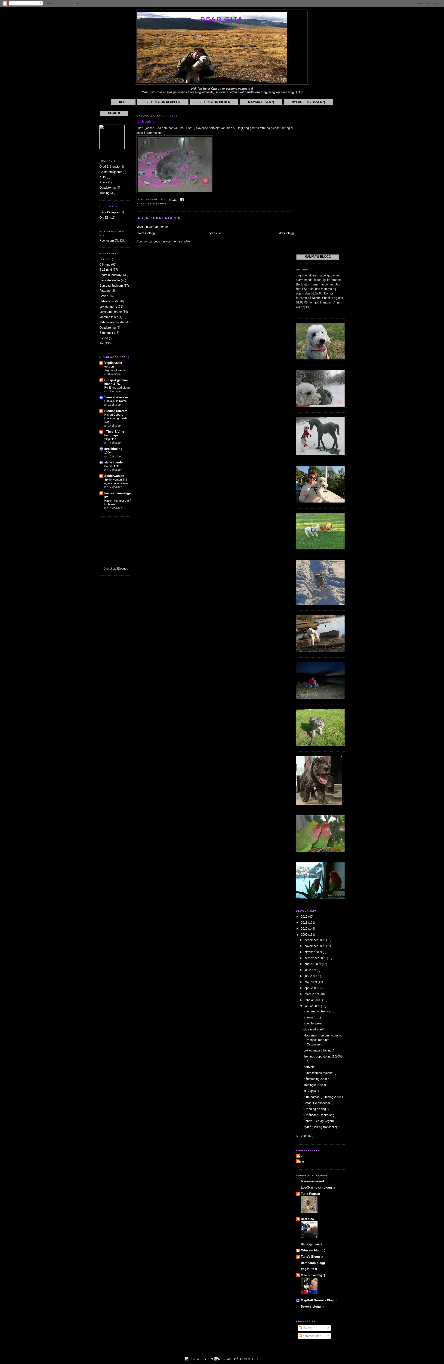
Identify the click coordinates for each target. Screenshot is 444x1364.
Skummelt (106, 332)
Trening (104, 193)
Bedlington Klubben (162, 102)
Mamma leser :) (261, 102)
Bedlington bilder (214, 102)
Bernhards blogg (313, 1263)
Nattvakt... (146, 122)
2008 (304, 1136)
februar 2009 (313, 1000)
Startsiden (215, 233)
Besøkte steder (109, 280)
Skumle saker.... (314, 1023)
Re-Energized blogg (117, 387)
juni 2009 (311, 976)
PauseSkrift (111, 466)
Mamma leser (108, 317)
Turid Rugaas (310, 1193)
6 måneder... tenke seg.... (320, 1115)
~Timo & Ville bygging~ (114, 433)
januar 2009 (313, 1006)
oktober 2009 (314, 952)
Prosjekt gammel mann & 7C (116, 382)
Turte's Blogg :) (312, 1256)
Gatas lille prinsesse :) (318, 1103)
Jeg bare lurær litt (115, 370)
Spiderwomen (114, 476)
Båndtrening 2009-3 (316, 1079)
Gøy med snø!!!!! (315, 1029)
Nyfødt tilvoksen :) (308, 102)
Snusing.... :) (312, 1017)
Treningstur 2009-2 (315, 1085)
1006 (107, 452)
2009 (304, 934)
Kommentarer (311, 1336)
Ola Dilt (104, 217)
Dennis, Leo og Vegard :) (319, 1121)
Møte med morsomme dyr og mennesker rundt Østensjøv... (322, 1040)
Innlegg (307, 1328)
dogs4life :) (309, 1269)
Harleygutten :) (311, 1244)
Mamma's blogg (318, 256)
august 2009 (313, 964)
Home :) (114, 113)
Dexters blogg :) (312, 1306)
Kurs (123, 102)
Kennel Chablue (322, 298)
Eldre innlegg (285, 233)
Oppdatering (107, 187)
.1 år (102, 259)
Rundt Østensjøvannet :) (319, 1073)
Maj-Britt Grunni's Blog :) (318, 1300)
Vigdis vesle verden (113, 364)
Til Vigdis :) (311, 1091)
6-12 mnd (105, 269)
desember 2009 (315, 940)
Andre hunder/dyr (110, 275)
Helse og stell (108, 301)
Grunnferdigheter (110, 172)
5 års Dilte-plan (109, 212)
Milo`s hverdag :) (313, 1275)
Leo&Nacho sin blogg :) (318, 1187)
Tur (101, 343)
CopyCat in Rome (115, 401)
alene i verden (114, 462)
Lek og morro (108, 306)
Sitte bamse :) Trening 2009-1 (323, 1097)
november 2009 (315, 946)
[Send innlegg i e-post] (181, 199)
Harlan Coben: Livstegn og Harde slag (115, 418)
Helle (300, 1161)
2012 (304, 916)
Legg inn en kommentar (152, 226)
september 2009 (316, 958)
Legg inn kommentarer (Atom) (173, 241)
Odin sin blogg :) (313, 1250)
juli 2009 (311, 970)
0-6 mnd (104, 264)
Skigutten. (110, 439)
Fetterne (105, 290)
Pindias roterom (115, 411)
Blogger (122, 568)
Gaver (103, 296)
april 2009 (311, 988)
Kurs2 (103, 182)
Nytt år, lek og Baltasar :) (320, 1127)
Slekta (103, 338)
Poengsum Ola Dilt (112, 240)
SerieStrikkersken (117, 397)
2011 (304, 922)
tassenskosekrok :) (314, 1181)
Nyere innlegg (145, 233)
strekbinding (113, 449)
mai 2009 (311, 982)
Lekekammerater (110, 311)
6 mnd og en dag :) (316, 1109)
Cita (299, 1156)
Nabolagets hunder (111, 322)
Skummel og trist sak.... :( (321, 1011)
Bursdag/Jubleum (111, 285)
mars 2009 (312, 994)
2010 (304, 928)
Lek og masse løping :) (318, 1050)
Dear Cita (222, 18)
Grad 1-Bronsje (109, 166)
